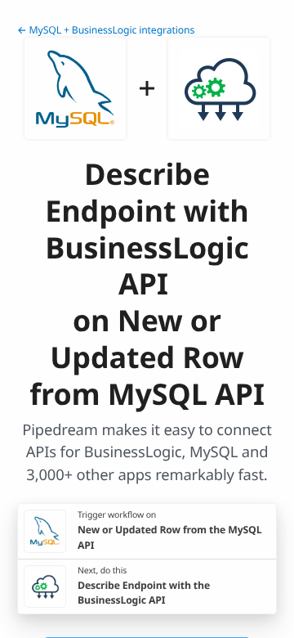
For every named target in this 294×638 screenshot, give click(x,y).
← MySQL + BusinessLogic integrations (105, 30)
